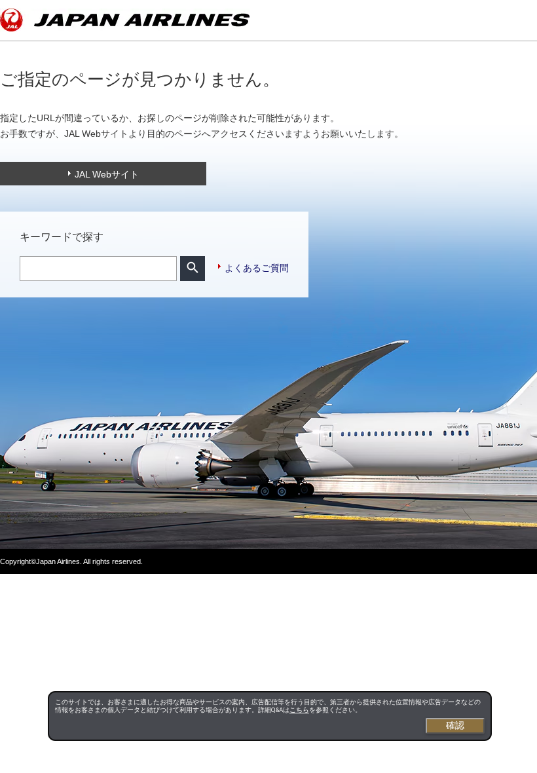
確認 (455, 725)
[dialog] (269, 716)
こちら (299, 709)
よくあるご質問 (257, 268)
